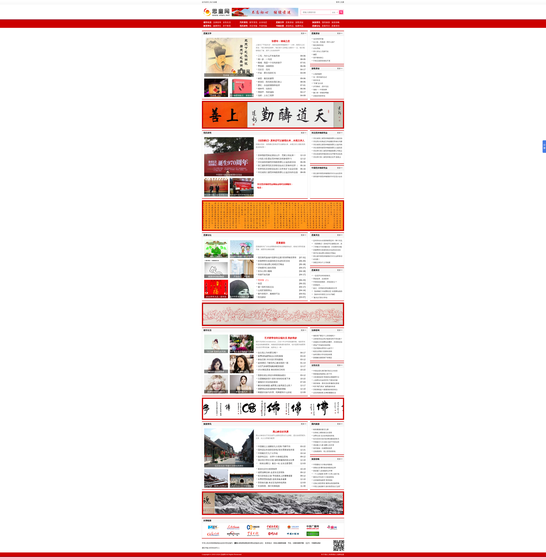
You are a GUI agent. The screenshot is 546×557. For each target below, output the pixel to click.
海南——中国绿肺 (320, 90)
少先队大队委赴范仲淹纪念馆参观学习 (275, 158)
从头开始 (316, 48)
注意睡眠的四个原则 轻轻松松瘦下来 (274, 378)
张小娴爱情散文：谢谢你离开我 (242, 97)
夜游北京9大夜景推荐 (267, 469)
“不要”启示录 (318, 83)
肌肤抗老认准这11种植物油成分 (272, 375)
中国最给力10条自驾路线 (322, 465)
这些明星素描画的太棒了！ (242, 297)
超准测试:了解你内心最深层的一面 (273, 363)
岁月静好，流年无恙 (321, 86)
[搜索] (341, 12)
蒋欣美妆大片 (242, 392)
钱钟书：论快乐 (265, 88)
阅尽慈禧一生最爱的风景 (322, 448)
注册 (342, 2)
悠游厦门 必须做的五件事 (322, 471)
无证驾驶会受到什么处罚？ (323, 348)
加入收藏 (213, 2)
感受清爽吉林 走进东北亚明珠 (271, 472)
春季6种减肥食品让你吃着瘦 (270, 356)
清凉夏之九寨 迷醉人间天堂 (323, 445)
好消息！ (316, 259)
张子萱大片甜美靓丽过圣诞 (242, 351)
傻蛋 (315, 55)
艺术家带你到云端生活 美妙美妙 (280, 338)
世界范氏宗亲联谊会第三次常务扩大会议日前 (278, 169)
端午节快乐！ (216, 256)
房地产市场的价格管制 (321, 345)
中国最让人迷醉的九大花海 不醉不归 (274, 446)
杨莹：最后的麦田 (266, 78)
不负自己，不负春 (242, 276)
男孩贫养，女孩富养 (321, 279)
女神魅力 (242, 372)
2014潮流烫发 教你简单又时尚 (271, 370)
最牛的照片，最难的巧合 (269, 294)
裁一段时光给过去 (266, 287)
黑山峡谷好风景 (281, 431)
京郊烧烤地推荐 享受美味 (322, 480)
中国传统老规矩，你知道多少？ (325, 282)
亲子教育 (227, 26)
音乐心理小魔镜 (265, 271)
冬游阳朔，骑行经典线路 (269, 486)
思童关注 (326, 26)
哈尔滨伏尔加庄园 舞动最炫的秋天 (326, 439)
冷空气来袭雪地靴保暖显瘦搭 (271, 366)
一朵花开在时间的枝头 (321, 276)
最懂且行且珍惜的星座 (268, 382)
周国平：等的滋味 (266, 92)
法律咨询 (217, 22)
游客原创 (299, 22)
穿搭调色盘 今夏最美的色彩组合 (325, 390)
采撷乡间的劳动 (319, 96)
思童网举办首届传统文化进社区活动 (274, 261)
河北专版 (253, 26)
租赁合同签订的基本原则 (322, 351)
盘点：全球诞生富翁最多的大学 (325, 288)
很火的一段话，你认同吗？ (242, 256)
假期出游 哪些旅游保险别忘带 (324, 468)
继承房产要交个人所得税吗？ (324, 336)
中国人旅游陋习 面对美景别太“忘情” (326, 486)
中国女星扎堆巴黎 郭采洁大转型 (325, 371)
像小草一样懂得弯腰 (321, 93)
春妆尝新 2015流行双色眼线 (270, 359)
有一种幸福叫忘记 (320, 77)
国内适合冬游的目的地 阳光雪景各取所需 (276, 450)
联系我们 (332, 554)
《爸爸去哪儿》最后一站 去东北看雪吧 (275, 463)
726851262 (316, 543)
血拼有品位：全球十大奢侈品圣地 (273, 456)
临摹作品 (299, 26)
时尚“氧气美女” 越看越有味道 (324, 386)
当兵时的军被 (318, 39)
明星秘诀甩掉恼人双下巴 (322, 374)
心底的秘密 (317, 74)
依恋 (260, 283)
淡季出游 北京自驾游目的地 (323, 436)
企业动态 (263, 22)
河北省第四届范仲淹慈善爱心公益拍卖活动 (277, 162)
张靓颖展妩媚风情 (216, 372)
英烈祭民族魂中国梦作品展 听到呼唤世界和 (277, 257)
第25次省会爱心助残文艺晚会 (271, 264)
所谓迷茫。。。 (319, 285)
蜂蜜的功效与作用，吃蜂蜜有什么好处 (275, 392)
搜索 (333, 12)
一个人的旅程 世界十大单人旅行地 (326, 474)
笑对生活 (316, 80)
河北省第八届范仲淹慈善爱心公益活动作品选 (278, 172)
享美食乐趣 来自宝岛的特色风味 (272, 482)
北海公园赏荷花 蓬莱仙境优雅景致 (326, 483)
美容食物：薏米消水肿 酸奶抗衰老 (326, 383)
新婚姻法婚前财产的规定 (322, 358)
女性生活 (227, 22)
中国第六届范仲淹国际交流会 (229, 175)
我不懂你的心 (318, 58)
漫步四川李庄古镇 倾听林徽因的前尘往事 (276, 460)
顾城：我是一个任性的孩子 (270, 62)
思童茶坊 (336, 26)
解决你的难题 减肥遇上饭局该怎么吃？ (275, 385)
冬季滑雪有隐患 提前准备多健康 (272, 479)
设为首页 (205, 2)
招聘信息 (340, 554)
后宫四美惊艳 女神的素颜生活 (324, 393)
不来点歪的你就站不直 (321, 61)
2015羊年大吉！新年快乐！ (216, 298)
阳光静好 (262, 297)
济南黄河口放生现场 (267, 268)
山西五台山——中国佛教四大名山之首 (242, 487)
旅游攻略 (336, 22)
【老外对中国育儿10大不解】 (324, 294)
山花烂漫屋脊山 (265, 290)
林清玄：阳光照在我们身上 (270, 82)
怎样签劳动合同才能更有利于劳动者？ (327, 339)
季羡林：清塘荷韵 (266, 66)
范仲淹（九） (216, 95)
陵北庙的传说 (318, 45)
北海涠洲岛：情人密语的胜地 (324, 451)
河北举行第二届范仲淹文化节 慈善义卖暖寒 (216, 196)
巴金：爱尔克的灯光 (267, 73)
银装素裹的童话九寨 (321, 429)
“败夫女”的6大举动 (320, 298)
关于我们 (324, 554)
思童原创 (290, 22)
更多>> (303, 33)
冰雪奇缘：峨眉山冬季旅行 (216, 486)
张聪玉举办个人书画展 (321, 262)
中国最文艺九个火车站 (268, 453)
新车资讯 (253, 22)
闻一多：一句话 (265, 59)
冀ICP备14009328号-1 (210, 548)
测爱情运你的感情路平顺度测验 (272, 389)
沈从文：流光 (264, 69)
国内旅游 (326, 22)
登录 (337, 2)
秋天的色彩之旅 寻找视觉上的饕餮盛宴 (275, 476)
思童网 (217, 12)
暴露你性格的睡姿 (216, 276)
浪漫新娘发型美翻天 (216, 392)
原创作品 (290, 26)
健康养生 (217, 26)
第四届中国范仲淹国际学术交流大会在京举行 (242, 196)
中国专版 (263, 26)
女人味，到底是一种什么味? (324, 42)
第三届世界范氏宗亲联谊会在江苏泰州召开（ (278, 165)
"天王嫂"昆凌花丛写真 (216, 351)
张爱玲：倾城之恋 (281, 41)
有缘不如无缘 (264, 274)
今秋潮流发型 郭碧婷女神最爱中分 (326, 377)
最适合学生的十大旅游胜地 (323, 477)
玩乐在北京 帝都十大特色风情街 (229, 466)
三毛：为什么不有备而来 (269, 56)
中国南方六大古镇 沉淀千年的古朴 (326, 442)
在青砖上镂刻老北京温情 (322, 433)
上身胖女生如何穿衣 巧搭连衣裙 (325, 380)
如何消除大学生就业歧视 (322, 354)
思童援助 (280, 243)
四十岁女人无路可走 (321, 51)
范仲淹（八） (229, 75)
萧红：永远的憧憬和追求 (269, 85)
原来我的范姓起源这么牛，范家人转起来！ (277, 155)
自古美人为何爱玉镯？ (268, 352)
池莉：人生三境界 (266, 95)
